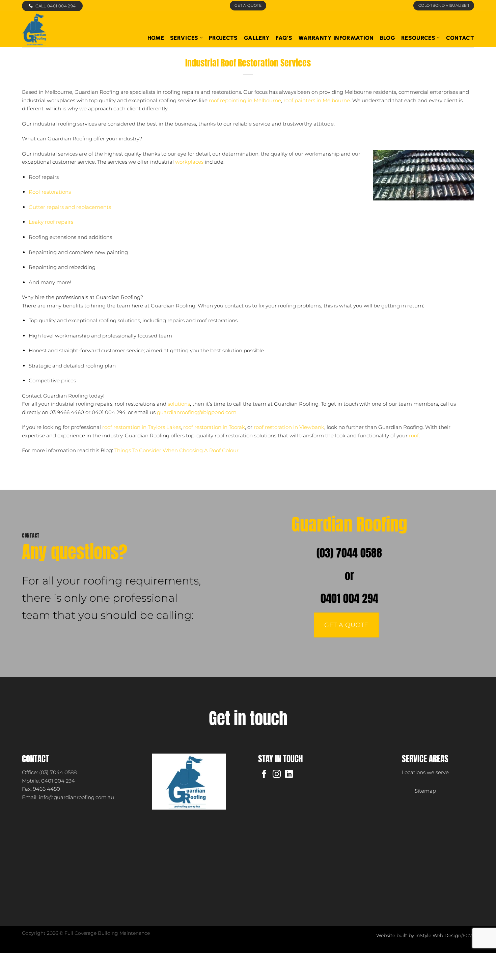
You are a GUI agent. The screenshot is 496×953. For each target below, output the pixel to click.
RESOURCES (418, 37)
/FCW (467, 935)
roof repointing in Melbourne (245, 100)
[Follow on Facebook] (264, 774)
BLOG (387, 37)
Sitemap (425, 791)
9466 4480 (46, 789)
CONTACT (460, 37)
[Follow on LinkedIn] (289, 774)
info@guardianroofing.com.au (76, 797)
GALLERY (257, 37)
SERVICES (184, 37)
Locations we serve (425, 772)
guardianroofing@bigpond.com (197, 412)
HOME (155, 37)
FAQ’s (284, 37)
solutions (179, 404)
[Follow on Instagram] (277, 774)
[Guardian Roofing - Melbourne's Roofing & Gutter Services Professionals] (73, 29)
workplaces (189, 162)
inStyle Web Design (438, 935)
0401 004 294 (349, 598)
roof (414, 435)
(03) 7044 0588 (349, 553)
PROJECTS (223, 37)
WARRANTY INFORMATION (336, 37)
